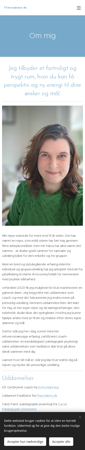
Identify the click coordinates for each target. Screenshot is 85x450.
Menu (79, 8)
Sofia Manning (48, 387)
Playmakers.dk (47, 396)
